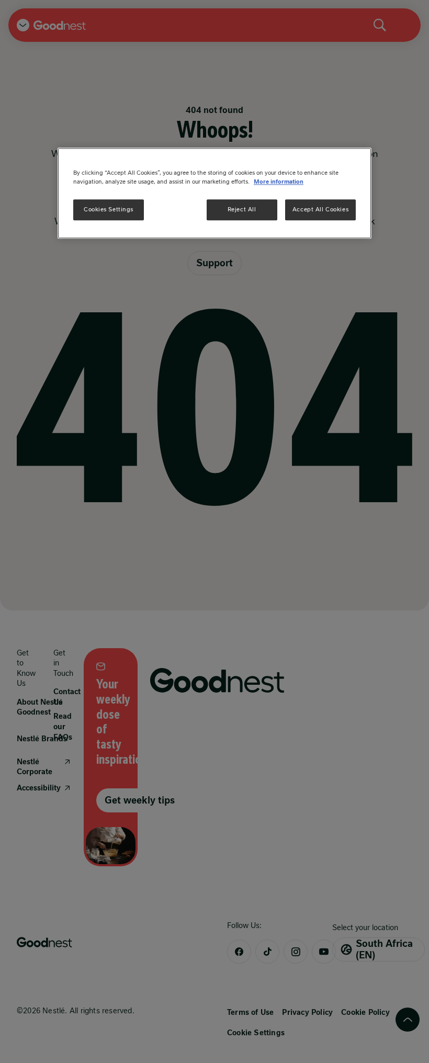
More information (278, 181)
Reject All (242, 209)
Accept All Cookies (320, 209)
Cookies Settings (108, 209)
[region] (214, 193)
